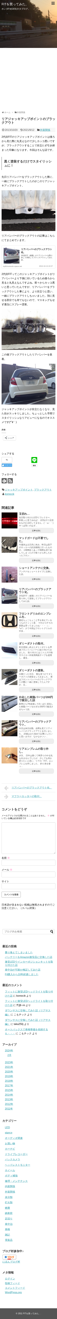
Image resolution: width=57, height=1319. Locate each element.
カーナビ (10, 1148)
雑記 (7, 1234)
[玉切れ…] (9, 520)
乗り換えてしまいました (19, 952)
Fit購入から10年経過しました (21, 974)
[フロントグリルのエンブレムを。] (9, 620)
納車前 (9, 1213)
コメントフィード (15, 1288)
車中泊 (9, 1224)
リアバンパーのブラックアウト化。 (35, 591)
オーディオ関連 (14, 1138)
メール (7, 869)
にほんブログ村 (11, 1261)
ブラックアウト (43, 489)
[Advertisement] (28, 78)
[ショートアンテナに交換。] (9, 575)
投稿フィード (12, 1283)
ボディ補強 (11, 1175)
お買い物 (10, 1143)
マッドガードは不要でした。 (34, 540)
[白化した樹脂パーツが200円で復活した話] (9, 704)
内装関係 (10, 1186)
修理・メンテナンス (16, 1181)
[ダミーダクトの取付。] (9, 650)
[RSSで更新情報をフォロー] (10, 480)
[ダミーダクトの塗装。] (9, 677)
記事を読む (36, 530)
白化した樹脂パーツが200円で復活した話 (36, 699)
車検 (7, 1229)
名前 (6, 858)
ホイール (10, 1170)
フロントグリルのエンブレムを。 (35, 615)
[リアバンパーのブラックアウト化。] (9, 596)
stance (8, 1132)
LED (7, 1127)
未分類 (9, 1197)
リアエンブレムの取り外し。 (34, 750)
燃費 (7, 1208)
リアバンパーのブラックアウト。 (35, 723)
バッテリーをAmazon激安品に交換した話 (28, 957)
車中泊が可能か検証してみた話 (22, 969)
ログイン (10, 1278)
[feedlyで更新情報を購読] (4, 480)
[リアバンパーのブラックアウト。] (9, 728)
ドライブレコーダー (16, 1154)
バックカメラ (12, 1159)
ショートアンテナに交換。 (35, 567)
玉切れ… (24, 513)
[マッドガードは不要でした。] (9, 545)
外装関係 (45, 130)
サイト (5, 881)
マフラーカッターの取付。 (27, 796)
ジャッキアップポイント (19, 489)
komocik (9, 494)
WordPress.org (13, 1292)
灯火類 (9, 1202)
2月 (9, 1055)
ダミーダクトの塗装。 (32, 670)
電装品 (9, 1240)
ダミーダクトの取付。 (32, 643)
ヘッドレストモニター (17, 1165)
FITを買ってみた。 (15, 4)
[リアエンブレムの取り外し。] (9, 755)
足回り (9, 1218)
